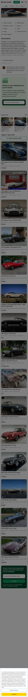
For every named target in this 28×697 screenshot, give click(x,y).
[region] (14, 682)
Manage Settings (14, 690)
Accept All (14, 694)
